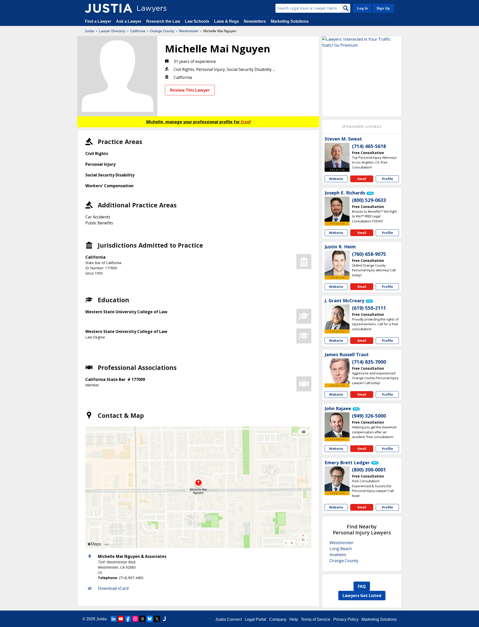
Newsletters (255, 21)
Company (277, 619)
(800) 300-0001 (369, 470)
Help (293, 619)
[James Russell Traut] (337, 370)
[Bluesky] (150, 619)
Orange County (162, 31)
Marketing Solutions (290, 21)
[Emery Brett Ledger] (337, 478)
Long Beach (341, 548)
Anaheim (338, 554)
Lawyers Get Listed (362, 595)
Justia (89, 31)
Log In (362, 8)
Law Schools (197, 21)
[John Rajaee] (337, 424)
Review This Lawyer (190, 90)
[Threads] (142, 619)
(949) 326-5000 (369, 416)
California (137, 31)
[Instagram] (135, 619)
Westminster (189, 31)
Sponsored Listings (361, 127)
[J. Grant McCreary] (337, 317)
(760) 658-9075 (369, 254)
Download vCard (113, 588)
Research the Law (163, 21)
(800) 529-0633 (369, 200)
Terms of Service (315, 619)
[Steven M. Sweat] (337, 155)
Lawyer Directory (112, 31)
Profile (387, 178)
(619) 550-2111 (369, 308)
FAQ (362, 586)
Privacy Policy (346, 619)
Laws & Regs (226, 21)
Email (362, 178)
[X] (157, 619)
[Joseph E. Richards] (337, 209)
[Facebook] (128, 619)
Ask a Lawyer (129, 21)
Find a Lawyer (98, 21)
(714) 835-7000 (369, 362)
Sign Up (383, 8)
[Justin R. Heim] (337, 263)
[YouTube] (121, 619)
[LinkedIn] (114, 619)
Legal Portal (255, 619)
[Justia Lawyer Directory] (108, 8)
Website (336, 178)
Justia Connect (228, 619)
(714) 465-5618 (369, 146)
